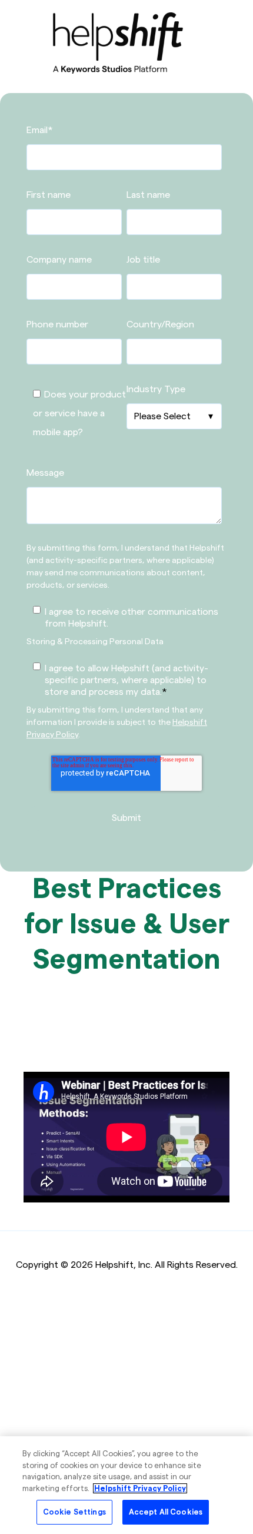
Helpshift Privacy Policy (140, 1488)
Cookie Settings (74, 1512)
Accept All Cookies (165, 1512)
